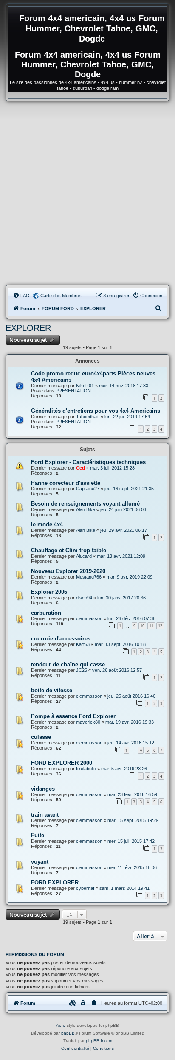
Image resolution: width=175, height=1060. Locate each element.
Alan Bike (85, 509)
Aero (60, 1025)
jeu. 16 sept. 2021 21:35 (129, 488)
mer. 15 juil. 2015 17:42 (131, 841)
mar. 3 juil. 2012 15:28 (112, 467)
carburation (46, 613)
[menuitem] (21, 296)
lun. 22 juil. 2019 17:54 (127, 416)
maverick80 (88, 721)
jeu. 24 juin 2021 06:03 (123, 509)
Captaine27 (87, 488)
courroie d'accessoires (60, 638)
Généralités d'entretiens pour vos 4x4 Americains (95, 411)
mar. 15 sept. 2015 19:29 (132, 820)
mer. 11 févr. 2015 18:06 (132, 867)
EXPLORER (28, 328)
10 (142, 626)
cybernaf (85, 888)
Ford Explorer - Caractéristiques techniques (88, 462)
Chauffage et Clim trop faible (68, 550)
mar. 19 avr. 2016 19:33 (129, 721)
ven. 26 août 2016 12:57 (117, 670)
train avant (45, 814)
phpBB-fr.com (99, 1040)
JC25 (81, 670)
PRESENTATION (73, 390)
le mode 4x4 (47, 524)
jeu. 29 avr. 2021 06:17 (123, 530)
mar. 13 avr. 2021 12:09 (121, 556)
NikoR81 (85, 385)
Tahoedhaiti (87, 416)
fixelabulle (86, 768)
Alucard (84, 556)
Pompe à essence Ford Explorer (73, 716)
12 (160, 626)
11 (151, 626)
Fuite (37, 835)
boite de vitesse (51, 690)
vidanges (43, 789)
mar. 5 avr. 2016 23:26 (124, 768)
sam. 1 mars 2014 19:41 (124, 888)
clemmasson (89, 618)
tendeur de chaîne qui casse (68, 664)
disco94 (84, 597)
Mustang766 (89, 576)
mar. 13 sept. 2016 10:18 (120, 644)
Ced (80, 467)
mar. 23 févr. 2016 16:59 (132, 794)
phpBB (68, 1033)
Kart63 (83, 644)
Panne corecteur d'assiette (65, 483)
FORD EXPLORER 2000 (61, 763)
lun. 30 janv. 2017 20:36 (121, 597)
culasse (41, 737)
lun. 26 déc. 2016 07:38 (131, 618)
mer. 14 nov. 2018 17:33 (123, 385)
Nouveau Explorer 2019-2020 (68, 571)
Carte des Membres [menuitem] (61, 295)
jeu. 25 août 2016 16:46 (131, 696)
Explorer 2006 (49, 592)
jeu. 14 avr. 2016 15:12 (130, 742)
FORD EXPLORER (55, 882)
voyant (39, 862)
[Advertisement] (87, 193)
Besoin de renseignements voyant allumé (85, 504)
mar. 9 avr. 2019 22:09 (129, 576)
